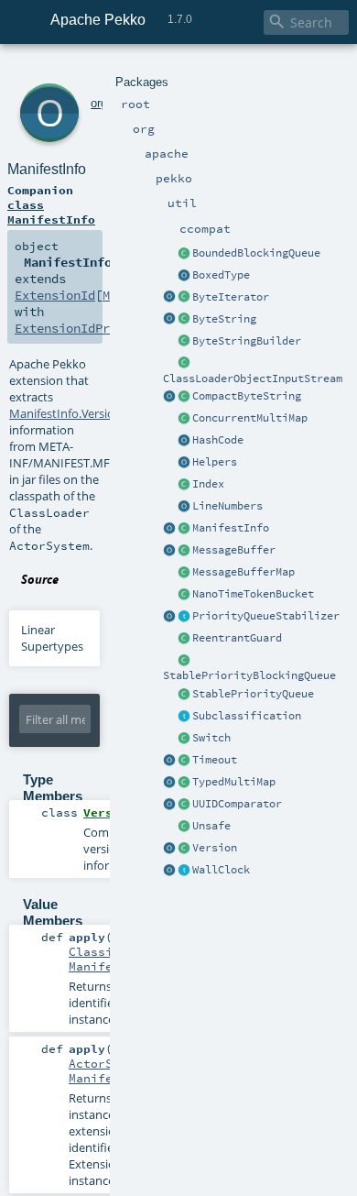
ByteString (224, 319)
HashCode (217, 439)
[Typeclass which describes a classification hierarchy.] (184, 716)
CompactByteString (246, 396)
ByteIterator (230, 297)
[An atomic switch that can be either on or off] (184, 738)
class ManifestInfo (51, 211)
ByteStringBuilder (246, 341)
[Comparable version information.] (184, 848)
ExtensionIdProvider (84, 328)
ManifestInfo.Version (65, 413)
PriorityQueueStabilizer (266, 615)
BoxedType (221, 275)
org (99, 103)
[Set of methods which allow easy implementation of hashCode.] (184, 440)
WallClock (221, 869)
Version (214, 847)
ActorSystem (109, 1063)
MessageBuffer (234, 549)
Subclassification (246, 715)
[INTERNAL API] (184, 826)
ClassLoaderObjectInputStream (252, 378)
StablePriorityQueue (253, 693)
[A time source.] (184, 870)
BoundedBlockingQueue (256, 253)
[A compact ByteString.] (184, 397)
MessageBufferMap (243, 571)
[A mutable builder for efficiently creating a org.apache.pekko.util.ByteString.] (184, 342)
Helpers (214, 461)
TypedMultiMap (234, 781)
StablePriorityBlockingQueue (249, 675)
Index (208, 483)
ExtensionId (55, 295)
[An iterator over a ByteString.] (184, 298)
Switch (211, 737)
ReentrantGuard (237, 637)
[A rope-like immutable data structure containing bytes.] (184, 320)
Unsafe (211, 825)
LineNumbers (227, 505)
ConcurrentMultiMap (250, 417)
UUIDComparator (237, 803)
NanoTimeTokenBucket (253, 593)
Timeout (214, 759)
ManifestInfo (230, 527)
